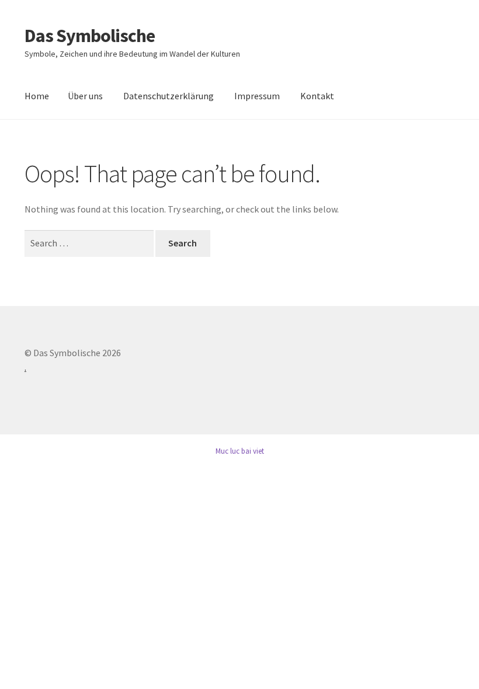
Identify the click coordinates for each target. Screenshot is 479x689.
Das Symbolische (90, 35)
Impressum (257, 96)
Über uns (85, 96)
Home (37, 96)
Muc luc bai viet (240, 451)
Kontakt (317, 96)
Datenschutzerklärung (168, 96)
